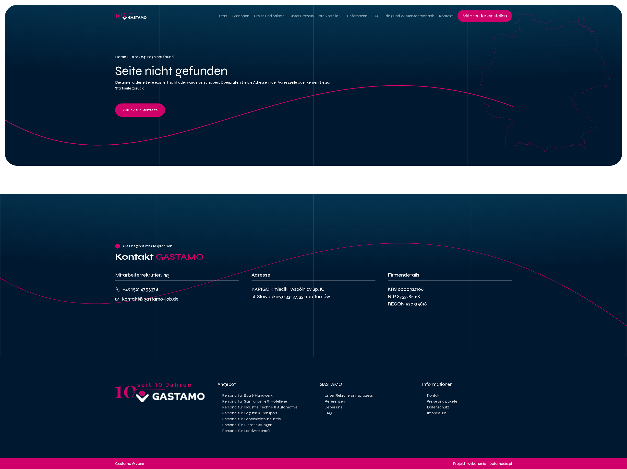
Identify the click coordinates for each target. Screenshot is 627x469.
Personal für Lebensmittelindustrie (251, 419)
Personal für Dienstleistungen (247, 424)
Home (120, 56)
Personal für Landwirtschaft (246, 430)
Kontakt (446, 15)
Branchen (240, 15)
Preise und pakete (269, 15)
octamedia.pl (500, 463)
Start (223, 15)
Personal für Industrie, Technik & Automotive (260, 407)
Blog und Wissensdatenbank (409, 15)
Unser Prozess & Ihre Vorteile (313, 15)
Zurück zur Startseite (140, 110)
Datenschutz (438, 407)
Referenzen (357, 15)
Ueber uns (333, 407)
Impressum (436, 413)
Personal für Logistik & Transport (249, 413)
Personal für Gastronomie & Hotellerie (254, 401)
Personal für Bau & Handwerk (247, 395)
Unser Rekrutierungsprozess (349, 395)
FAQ (376, 15)
